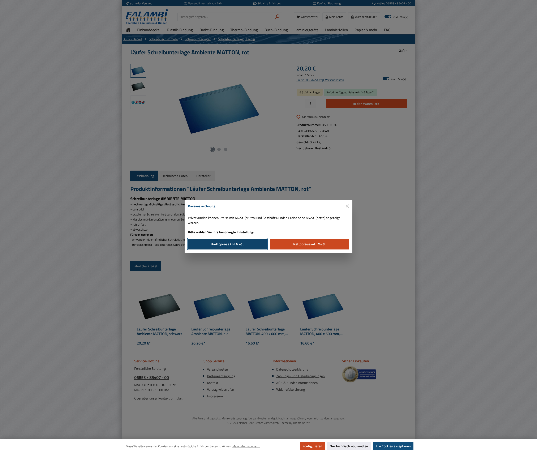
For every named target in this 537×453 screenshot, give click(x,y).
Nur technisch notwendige (349, 446)
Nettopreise (309, 244)
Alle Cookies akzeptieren (393, 446)
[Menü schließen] (347, 206)
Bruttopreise (227, 244)
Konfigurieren (312, 446)
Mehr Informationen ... (246, 446)
